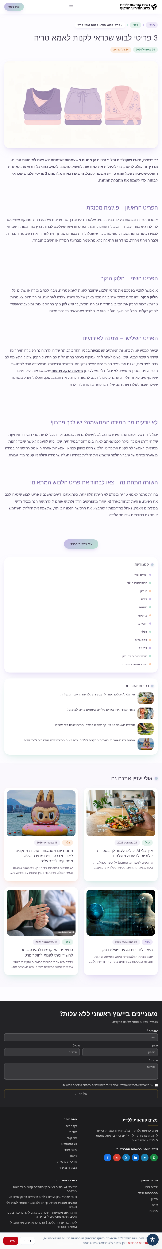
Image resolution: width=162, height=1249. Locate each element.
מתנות (154, 1211)
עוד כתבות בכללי (81, 544)
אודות (73, 1132)
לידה (155, 1205)
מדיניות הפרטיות (138, 1243)
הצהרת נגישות (68, 1167)
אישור (11, 1240)
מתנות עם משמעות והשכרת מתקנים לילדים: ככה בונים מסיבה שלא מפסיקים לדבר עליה (42, 1214)
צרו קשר (14, 7)
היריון (154, 1199)
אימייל (76, 1045)
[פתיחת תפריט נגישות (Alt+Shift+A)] (153, 1240)
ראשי (152, 25)
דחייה (27, 1240)
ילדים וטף (151, 1187)
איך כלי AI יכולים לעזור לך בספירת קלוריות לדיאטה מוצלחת (45, 1189)
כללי (135, 25)
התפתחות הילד (148, 1193)
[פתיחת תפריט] (71, 6)
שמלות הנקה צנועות (67, 370)
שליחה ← (81, 1094)
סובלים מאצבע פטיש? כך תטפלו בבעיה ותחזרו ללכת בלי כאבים (41, 1205)
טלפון (155, 1045)
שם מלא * (152, 1030)
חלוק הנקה (149, 297)
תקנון (73, 1156)
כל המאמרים (69, 1144)
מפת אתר (70, 1150)
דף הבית (71, 1126)
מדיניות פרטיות (67, 1161)
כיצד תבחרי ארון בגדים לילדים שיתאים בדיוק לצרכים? (43, 1197)
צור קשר (72, 1138)
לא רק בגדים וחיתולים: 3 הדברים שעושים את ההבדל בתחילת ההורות (43, 1224)
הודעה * (153, 1060)
